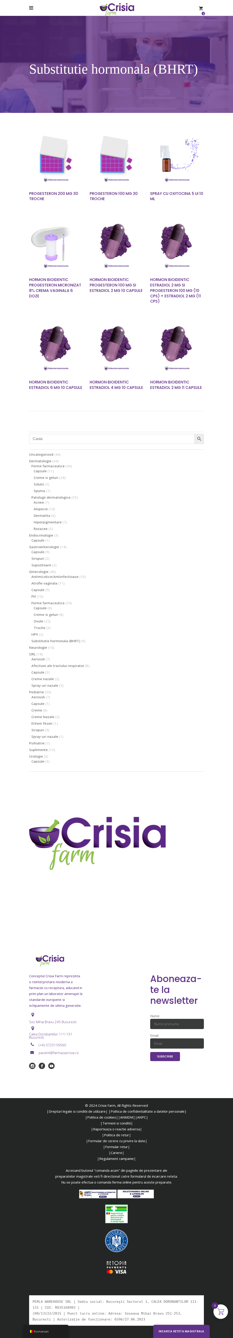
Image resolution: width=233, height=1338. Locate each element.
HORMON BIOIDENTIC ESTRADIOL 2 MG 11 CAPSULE (176, 384)
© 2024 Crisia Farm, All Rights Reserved (116, 1105)
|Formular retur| (116, 1146)
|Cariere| (116, 1152)
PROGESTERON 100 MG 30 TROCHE (114, 196)
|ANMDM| (126, 1117)
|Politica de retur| (116, 1135)
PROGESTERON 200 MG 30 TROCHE (53, 196)
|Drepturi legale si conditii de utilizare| (77, 1111)
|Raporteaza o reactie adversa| (116, 1129)
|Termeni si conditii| (116, 1123)
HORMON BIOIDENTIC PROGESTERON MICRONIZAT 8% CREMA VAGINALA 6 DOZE (55, 287)
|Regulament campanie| (116, 1158)
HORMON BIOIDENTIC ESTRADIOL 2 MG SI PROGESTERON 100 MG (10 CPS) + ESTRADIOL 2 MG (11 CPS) (175, 290)
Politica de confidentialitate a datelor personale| (149, 1111)
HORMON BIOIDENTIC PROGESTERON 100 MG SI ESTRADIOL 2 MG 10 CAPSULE (116, 285)
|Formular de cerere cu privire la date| (116, 1141)
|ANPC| (141, 1117)
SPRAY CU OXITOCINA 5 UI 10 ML (176, 196)
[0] (201, 8)
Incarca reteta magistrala (181, 1331)
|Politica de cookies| (101, 1117)
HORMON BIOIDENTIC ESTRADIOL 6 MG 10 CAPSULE (55, 384)
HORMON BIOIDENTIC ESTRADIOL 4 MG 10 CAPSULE (116, 384)
